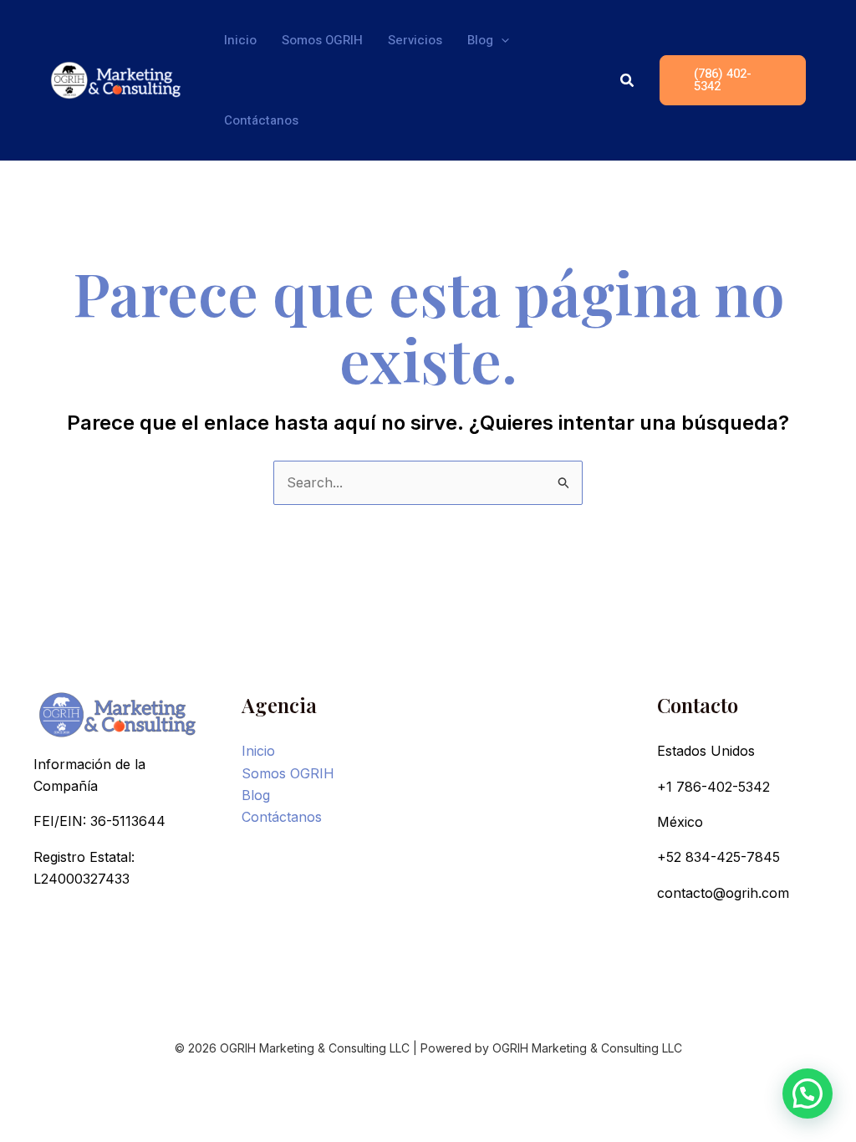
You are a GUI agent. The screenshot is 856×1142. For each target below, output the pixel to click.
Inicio (258, 750)
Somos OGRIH (288, 773)
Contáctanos (282, 816)
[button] (501, 40)
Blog (256, 795)
